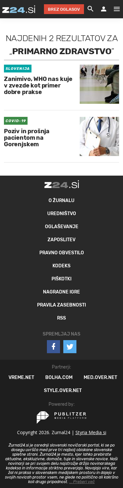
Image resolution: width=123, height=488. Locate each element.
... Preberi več (82, 482)
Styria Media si (90, 432)
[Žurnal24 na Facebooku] (53, 346)
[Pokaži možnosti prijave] (103, 9)
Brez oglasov (64, 9)
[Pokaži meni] (113, 9)
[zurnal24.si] (18, 9)
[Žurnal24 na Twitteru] (69, 346)
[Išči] (90, 9)
